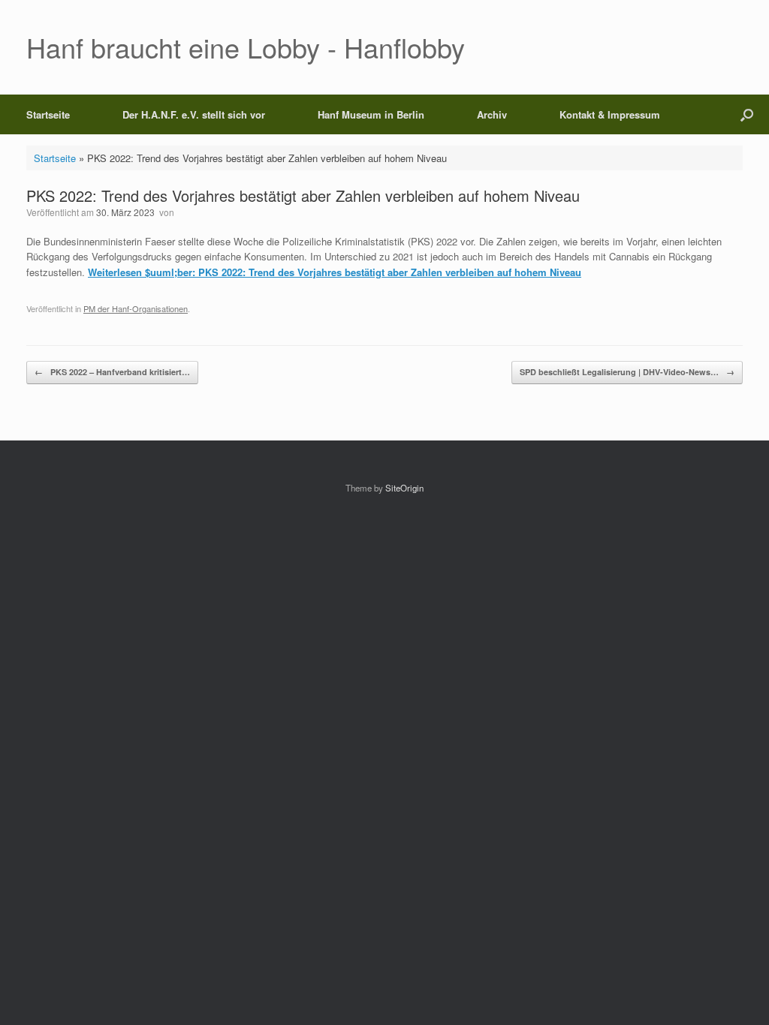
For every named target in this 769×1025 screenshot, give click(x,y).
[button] (747, 114)
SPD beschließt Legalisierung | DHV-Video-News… (627, 371)
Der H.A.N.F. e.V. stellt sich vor (193, 114)
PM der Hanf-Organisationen (135, 308)
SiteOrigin (404, 488)
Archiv (492, 114)
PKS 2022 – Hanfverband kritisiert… (112, 371)
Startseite (48, 114)
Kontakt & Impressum (609, 114)
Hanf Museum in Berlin (371, 114)
